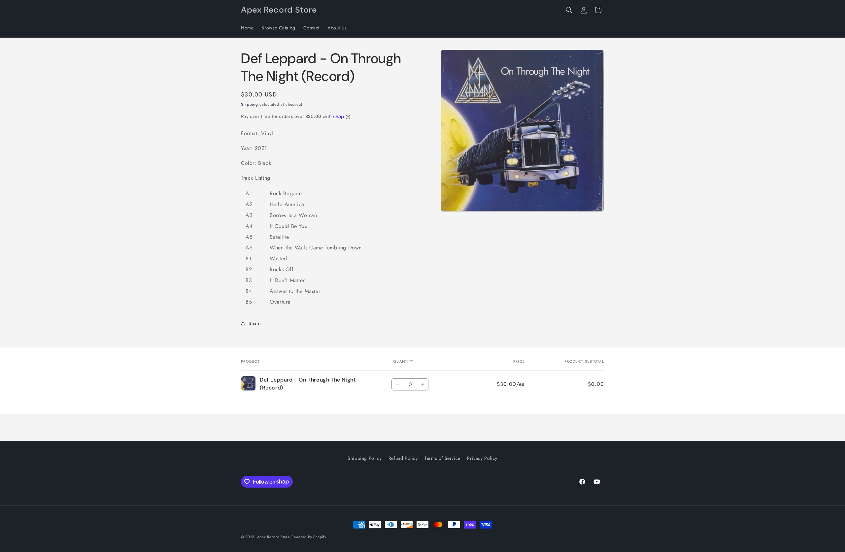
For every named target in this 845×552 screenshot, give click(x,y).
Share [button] (255, 323)
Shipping (249, 104)
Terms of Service (442, 458)
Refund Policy (403, 458)
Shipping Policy (365, 458)
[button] (569, 10)
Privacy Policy (482, 458)
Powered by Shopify (308, 536)
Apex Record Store (273, 536)
